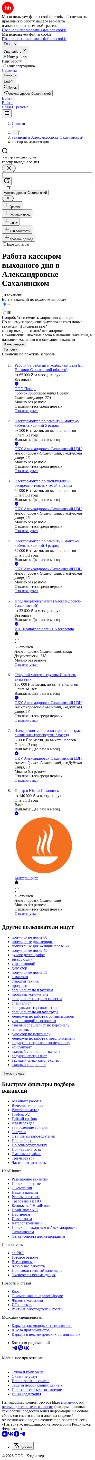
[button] (7, 98)
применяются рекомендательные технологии (43, 1404)
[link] (10, 87)
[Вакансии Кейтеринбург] (52, 846)
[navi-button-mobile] (7, 113)
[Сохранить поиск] (7, 181)
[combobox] (24, 157)
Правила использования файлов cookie (34, 39)
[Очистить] (9, 168)
